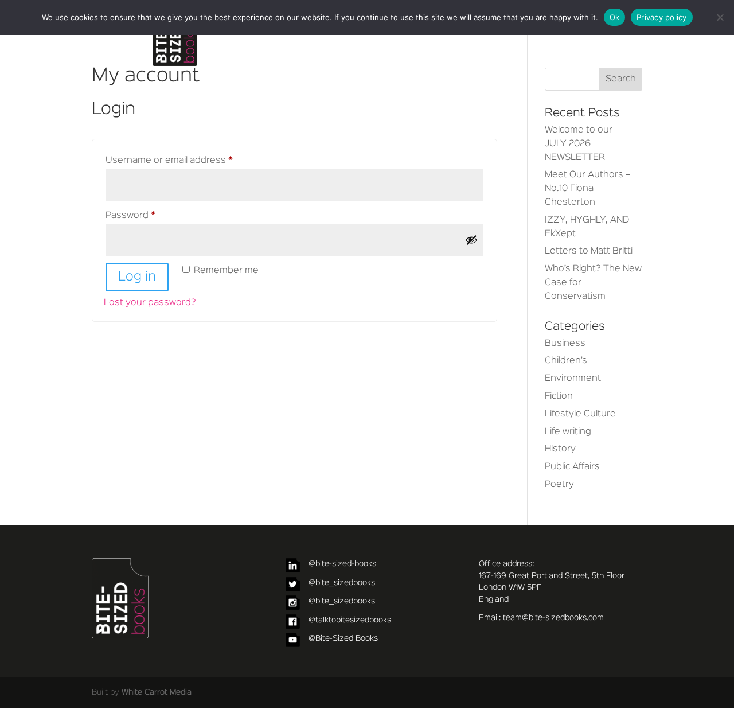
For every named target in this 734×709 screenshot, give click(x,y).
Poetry (559, 485)
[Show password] (471, 239)
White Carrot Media (157, 692)
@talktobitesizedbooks (350, 620)
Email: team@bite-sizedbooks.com (541, 617)
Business (565, 344)
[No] (719, 17)
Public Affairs (572, 467)
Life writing (568, 432)
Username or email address (189, 160)
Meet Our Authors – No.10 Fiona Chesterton (587, 189)
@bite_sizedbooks (342, 582)
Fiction (559, 396)
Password (150, 215)
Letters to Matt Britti (589, 251)
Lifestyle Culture (580, 414)
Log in (137, 277)
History (560, 449)
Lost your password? (150, 303)
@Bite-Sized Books (343, 638)
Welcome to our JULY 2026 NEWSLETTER (578, 144)
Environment (573, 379)
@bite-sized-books (342, 563)
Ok (615, 17)
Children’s (566, 361)
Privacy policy (662, 17)
